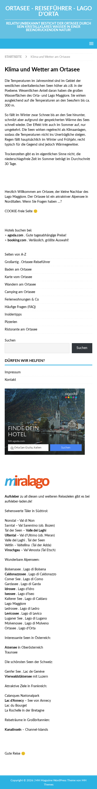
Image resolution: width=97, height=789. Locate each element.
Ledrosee (11, 608)
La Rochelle (13, 710)
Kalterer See (13, 599)
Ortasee (10, 628)
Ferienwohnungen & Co (22, 299)
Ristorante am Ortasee (21, 329)
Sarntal (10, 525)
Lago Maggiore (15, 604)
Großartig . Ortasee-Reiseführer (27, 262)
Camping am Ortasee (20, 292)
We (24, 201)
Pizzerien (11, 322)
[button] (90, 43)
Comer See (12, 579)
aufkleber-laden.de (18, 501)
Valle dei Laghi (15, 540)
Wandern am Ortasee (20, 284)
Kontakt (10, 380)
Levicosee (12, 613)
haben (52, 201)
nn (29, 201)
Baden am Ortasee (18, 269)
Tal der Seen (13, 530)
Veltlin (9, 545)
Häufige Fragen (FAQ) (20, 307)
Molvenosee (13, 623)
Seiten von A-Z (15, 254)
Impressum (13, 372)
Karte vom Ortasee (18, 277)
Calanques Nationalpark (22, 695)
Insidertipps (13, 314)
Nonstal (10, 520)
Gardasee (11, 584)
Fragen (41, 201)
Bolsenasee (13, 569)
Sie (33, 201)
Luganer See (13, 618)
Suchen (10, 340)
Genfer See (13, 671)
